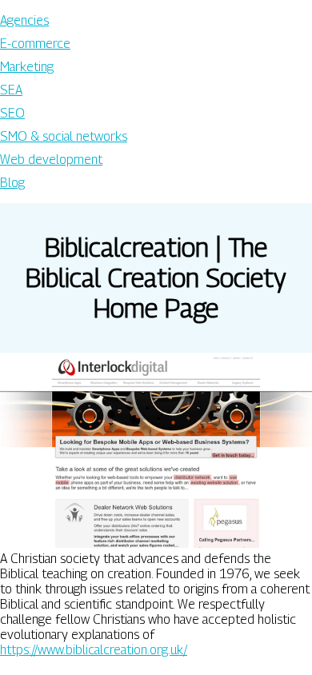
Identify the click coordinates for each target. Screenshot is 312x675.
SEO (12, 113)
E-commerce (35, 43)
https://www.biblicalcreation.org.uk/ (93, 649)
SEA (11, 90)
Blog (12, 182)
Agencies (24, 20)
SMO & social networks (63, 136)
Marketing (27, 66)
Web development (51, 159)
